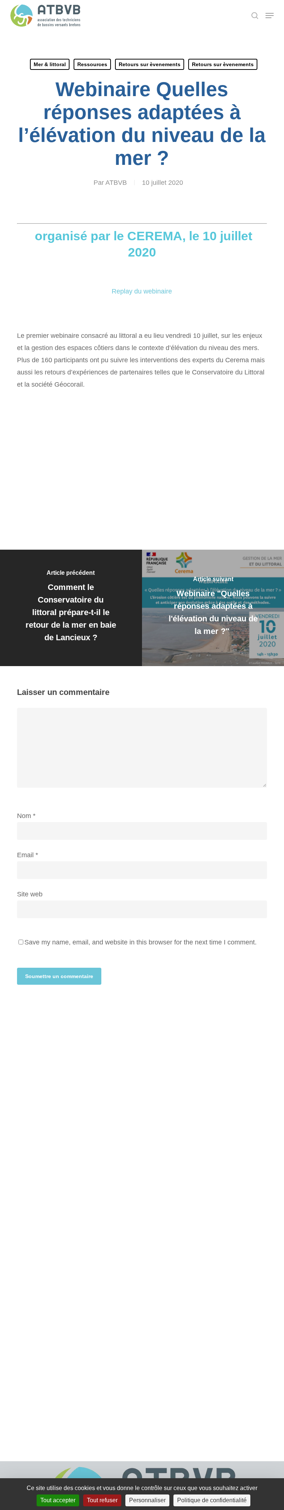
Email (27, 855)
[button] (270, 15)
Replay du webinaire (142, 291)
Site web (30, 894)
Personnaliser (147, 1500)
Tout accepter (57, 1500)
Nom (26, 816)
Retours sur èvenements (149, 64)
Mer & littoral (50, 64)
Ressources (92, 64)
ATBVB (116, 182)
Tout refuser (102, 1500)
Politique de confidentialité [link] (212, 1500)
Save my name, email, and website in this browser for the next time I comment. (140, 942)
